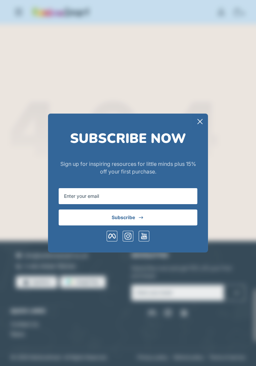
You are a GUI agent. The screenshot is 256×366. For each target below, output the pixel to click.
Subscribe (123, 217)
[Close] (200, 122)
